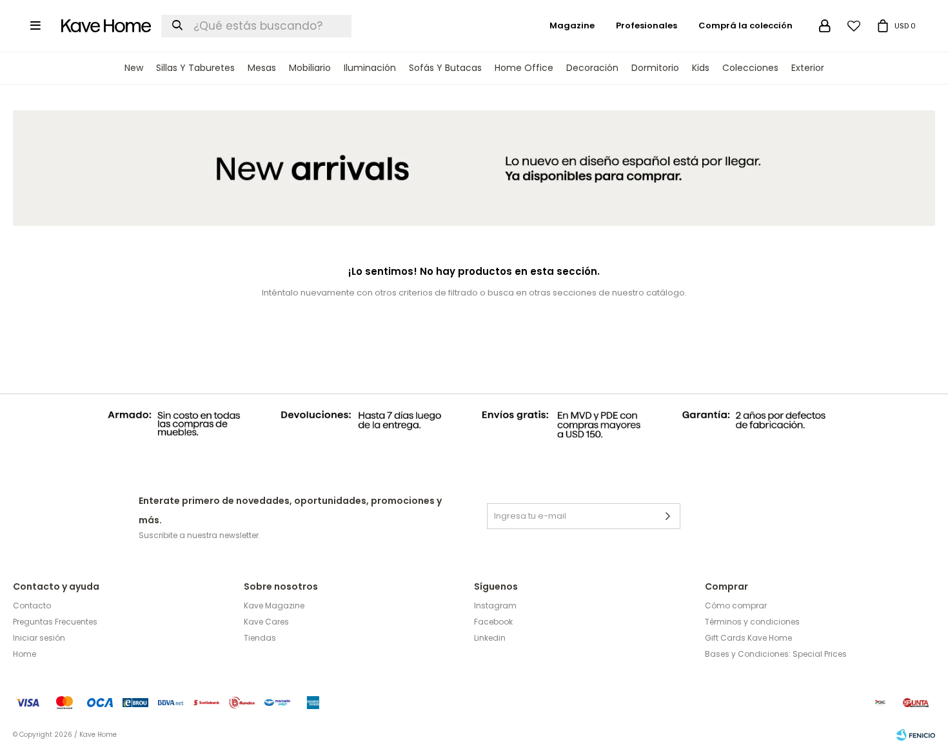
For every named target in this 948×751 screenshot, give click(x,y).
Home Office (524, 67)
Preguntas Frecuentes (55, 621)
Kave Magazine (274, 605)
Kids (700, 67)
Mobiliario (310, 67)
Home (24, 653)
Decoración (592, 67)
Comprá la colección (745, 25)
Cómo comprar (736, 605)
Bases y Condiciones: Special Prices (776, 653)
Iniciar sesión (39, 637)
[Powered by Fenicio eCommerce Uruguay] (915, 735)
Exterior (807, 67)
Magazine (572, 25)
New (133, 67)
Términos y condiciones (752, 621)
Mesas (262, 67)
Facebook (493, 621)
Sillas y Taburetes (195, 67)
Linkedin (490, 637)
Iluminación (370, 67)
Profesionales (646, 25)
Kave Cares (266, 621)
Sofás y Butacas (445, 67)
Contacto (32, 605)
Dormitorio (655, 67)
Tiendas (260, 637)
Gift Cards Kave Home (748, 637)
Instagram (495, 605)
